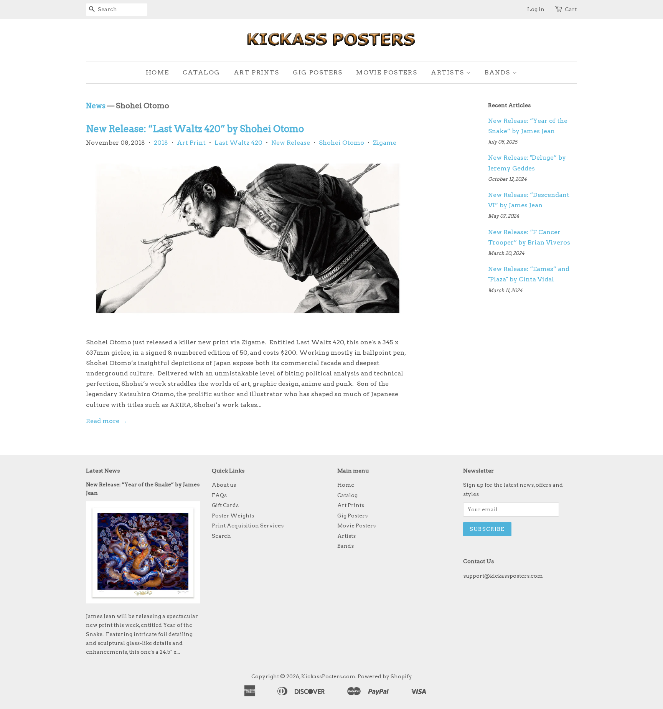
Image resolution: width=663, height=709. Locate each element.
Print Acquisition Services (248, 525)
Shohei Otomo (341, 142)
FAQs (219, 495)
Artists (448, 72)
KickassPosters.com (328, 676)
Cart (571, 9)
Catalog (201, 72)
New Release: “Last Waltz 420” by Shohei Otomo (195, 128)
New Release (290, 142)
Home (157, 72)
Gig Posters (318, 72)
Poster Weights (233, 515)
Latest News (103, 471)
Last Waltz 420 (238, 142)
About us (224, 485)
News (96, 105)
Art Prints (256, 72)
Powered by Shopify (385, 676)
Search (221, 536)
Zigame (384, 142)
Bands (499, 72)
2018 (161, 142)
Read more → (106, 421)
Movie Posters (386, 72)
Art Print (191, 142)
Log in (535, 9)
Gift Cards (225, 505)
